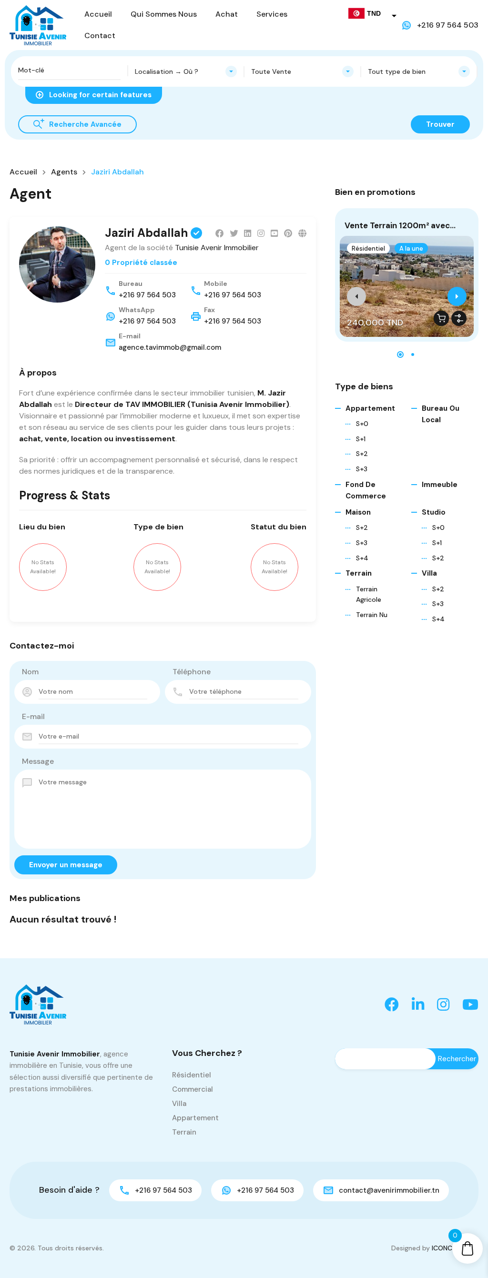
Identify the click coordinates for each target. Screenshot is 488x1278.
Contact (99, 35)
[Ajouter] (459, 318)
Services (271, 14)
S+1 (437, 542)
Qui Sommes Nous (164, 14)
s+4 (362, 558)
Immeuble (440, 484)
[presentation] (356, 296)
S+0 (438, 527)
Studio (434, 512)
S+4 (438, 619)
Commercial (192, 1089)
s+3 (361, 469)
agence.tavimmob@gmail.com (170, 347)
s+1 (361, 439)
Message (38, 761)
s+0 (362, 423)
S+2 (438, 558)
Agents (64, 172)
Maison (358, 512)
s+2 (362, 453)
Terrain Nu (371, 614)
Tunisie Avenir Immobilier (217, 248)
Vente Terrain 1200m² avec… (400, 225)
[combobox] (186, 71)
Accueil (98, 14)
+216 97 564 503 (447, 25)
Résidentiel (368, 248)
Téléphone (192, 672)
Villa (429, 573)
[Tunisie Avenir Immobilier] (38, 25)
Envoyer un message (65, 865)
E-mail (33, 716)
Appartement (370, 408)
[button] (400, 354)
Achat (226, 14)
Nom (30, 672)
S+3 (438, 603)
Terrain (359, 573)
